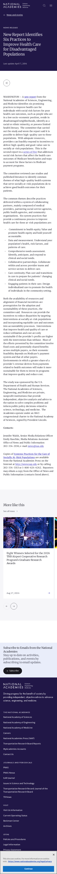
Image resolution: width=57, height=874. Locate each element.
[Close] (54, 855)
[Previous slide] (6, 606)
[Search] (44, 5)
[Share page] (6, 83)
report (32, 96)
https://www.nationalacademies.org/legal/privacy (30, 861)
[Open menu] (51, 5)
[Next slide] (14, 606)
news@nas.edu (36, 446)
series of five (30, 152)
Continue (28, 869)
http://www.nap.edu (26, 464)
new (26, 96)
